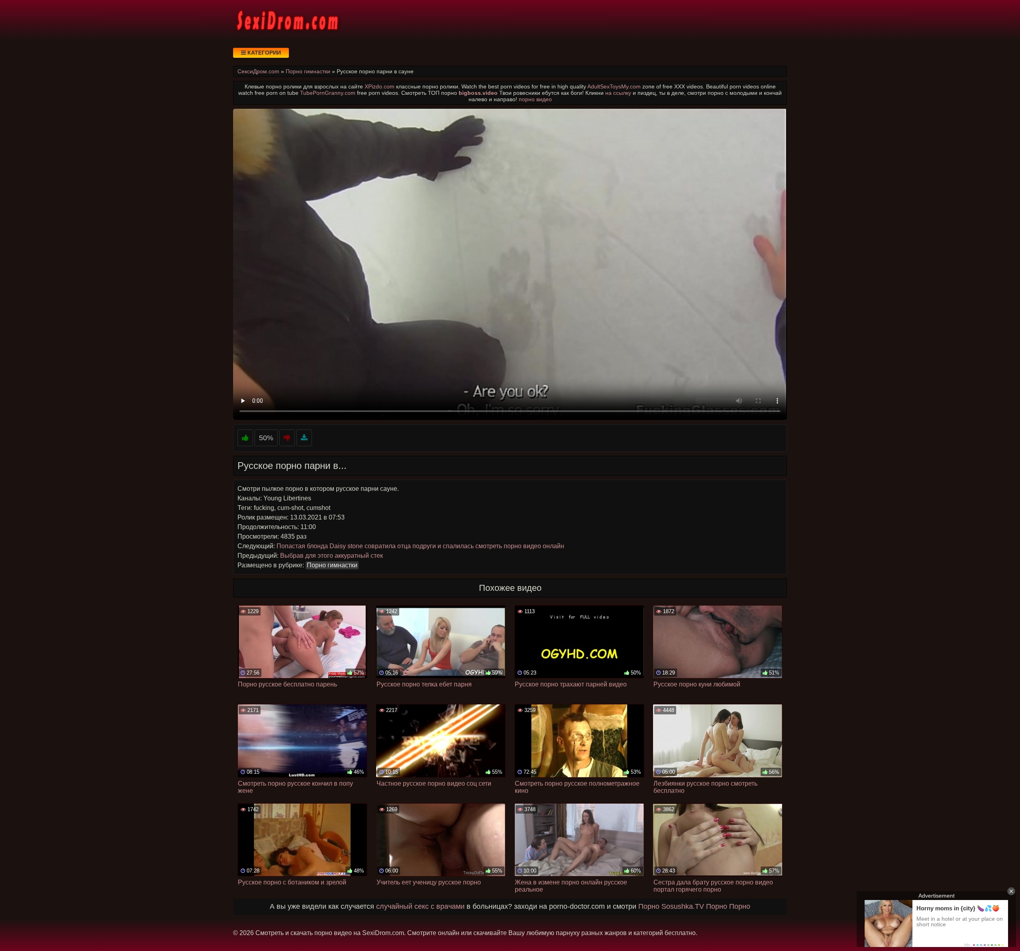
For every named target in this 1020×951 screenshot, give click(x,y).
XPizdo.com (379, 86)
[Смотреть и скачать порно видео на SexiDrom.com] (287, 20)
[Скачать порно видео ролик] (304, 438)
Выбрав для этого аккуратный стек (331, 555)
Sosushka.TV (682, 906)
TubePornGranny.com (327, 93)
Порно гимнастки (332, 565)
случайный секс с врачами (420, 906)
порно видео (535, 99)
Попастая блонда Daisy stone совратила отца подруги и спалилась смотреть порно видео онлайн (420, 546)
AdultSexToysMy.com (614, 86)
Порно (648, 906)
